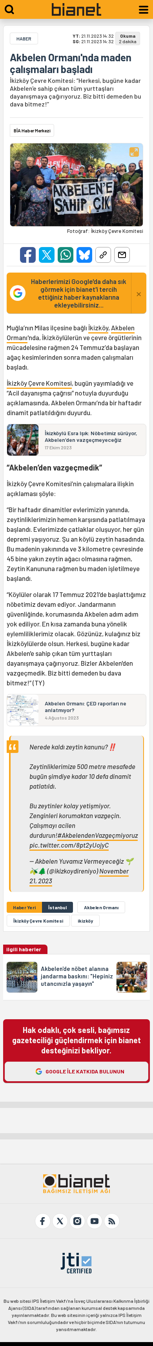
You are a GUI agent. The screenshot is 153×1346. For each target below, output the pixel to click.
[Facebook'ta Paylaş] (28, 255)
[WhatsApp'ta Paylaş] (65, 255)
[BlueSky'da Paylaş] (84, 255)
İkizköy (98, 327)
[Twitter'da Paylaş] (47, 255)
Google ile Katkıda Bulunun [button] (85, 1071)
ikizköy (85, 920)
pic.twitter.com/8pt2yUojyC (69, 845)
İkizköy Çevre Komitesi (39, 383)
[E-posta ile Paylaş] (122, 255)
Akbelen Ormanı (101, 907)
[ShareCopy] (103, 255)
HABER (23, 38)
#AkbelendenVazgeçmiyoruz (97, 835)
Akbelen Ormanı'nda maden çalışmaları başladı (70, 63)
